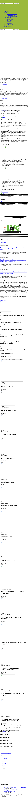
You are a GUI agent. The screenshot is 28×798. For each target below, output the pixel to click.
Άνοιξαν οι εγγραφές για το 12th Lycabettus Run (15, 787)
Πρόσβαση (4, 758)
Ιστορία (4, 763)
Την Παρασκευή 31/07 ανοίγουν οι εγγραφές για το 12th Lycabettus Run (13, 260)
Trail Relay (20, 359)
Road (6, 359)
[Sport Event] (4, 192)
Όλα (2, 359)
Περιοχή (4, 761)
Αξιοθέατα (4, 766)
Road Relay (14, 359)
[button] (14, 84)
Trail (9, 359)
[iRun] (2, 193)
